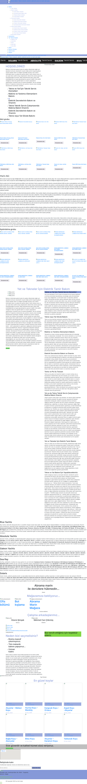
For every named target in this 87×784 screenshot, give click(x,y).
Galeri (9, 47)
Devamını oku (4, 142)
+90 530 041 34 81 (5, 778)
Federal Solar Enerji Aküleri (21, 29)
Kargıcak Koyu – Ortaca (52, 709)
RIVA (12, 42)
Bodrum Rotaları (12, 49)
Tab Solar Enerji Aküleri (20, 33)
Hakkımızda (11, 51)
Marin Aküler (14, 10)
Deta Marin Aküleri (18, 11)
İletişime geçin (9, 748)
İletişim (10, 52)
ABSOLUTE (14, 39)
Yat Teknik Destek (13, 37)
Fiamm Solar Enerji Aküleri (20, 31)
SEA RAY (13, 44)
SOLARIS (13, 46)
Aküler (10, 6)
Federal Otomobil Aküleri (20, 21)
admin (10, 703)
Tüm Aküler (14, 8)
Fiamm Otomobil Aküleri (20, 23)
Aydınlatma (11, 36)
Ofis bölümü (5, 603)
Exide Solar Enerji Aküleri (20, 28)
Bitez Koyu (30, 739)
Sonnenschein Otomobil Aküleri (22, 24)
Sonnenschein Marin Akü (20, 13)
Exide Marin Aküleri (19, 16)
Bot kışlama (20, 603)
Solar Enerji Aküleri (16, 26)
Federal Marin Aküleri (19, 15)
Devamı (8, 348)
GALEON (13, 41)
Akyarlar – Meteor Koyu (14, 709)
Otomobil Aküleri (15, 18)
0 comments (11, 705)
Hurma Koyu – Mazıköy (31, 709)
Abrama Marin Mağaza (35, 605)
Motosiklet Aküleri (16, 34)
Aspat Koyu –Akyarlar (69, 709)
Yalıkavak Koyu (70, 739)
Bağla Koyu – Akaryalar (11, 740)
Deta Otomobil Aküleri (19, 20)
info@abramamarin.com (6, 776)
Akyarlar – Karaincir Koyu (51, 740)
